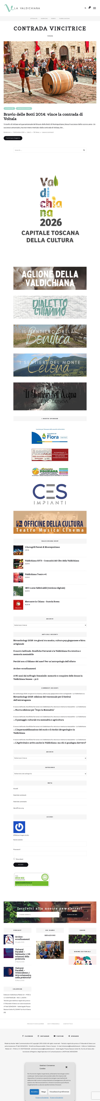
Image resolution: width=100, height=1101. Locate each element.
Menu (94, 8)
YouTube (60, 1036)
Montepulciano (24, 108)
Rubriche (44, 19)
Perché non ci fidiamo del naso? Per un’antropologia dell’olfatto (44, 661)
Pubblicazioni (64, 19)
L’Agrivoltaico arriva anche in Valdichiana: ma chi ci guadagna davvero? (50, 742)
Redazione (7, 132)
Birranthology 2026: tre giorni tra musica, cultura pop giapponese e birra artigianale (49, 642)
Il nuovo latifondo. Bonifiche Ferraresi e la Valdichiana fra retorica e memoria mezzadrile (47, 652)
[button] (66, 1067)
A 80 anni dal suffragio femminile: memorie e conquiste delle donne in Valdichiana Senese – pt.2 (48, 677)
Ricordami (19, 859)
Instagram (44, 1036)
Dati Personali (54, 1024)
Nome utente (18, 840)
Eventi (53, 19)
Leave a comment (48, 132)
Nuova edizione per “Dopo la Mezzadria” (35, 710)
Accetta (34, 1091)
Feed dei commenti (20, 801)
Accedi (15, 788)
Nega (43, 1091)
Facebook (29, 1036)
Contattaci (68, 1024)
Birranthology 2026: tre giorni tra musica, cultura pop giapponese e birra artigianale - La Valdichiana (48, 693)
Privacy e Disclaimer (42, 1097)
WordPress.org (18, 808)
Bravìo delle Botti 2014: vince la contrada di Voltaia (43, 116)
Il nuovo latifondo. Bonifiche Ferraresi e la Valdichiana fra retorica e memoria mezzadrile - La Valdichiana (49, 707)
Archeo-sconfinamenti (24, 668)
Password (16, 849)
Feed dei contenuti (19, 795)
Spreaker (75, 1036)
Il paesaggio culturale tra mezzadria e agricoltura (39, 720)
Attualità (33, 19)
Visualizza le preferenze (59, 1091)
